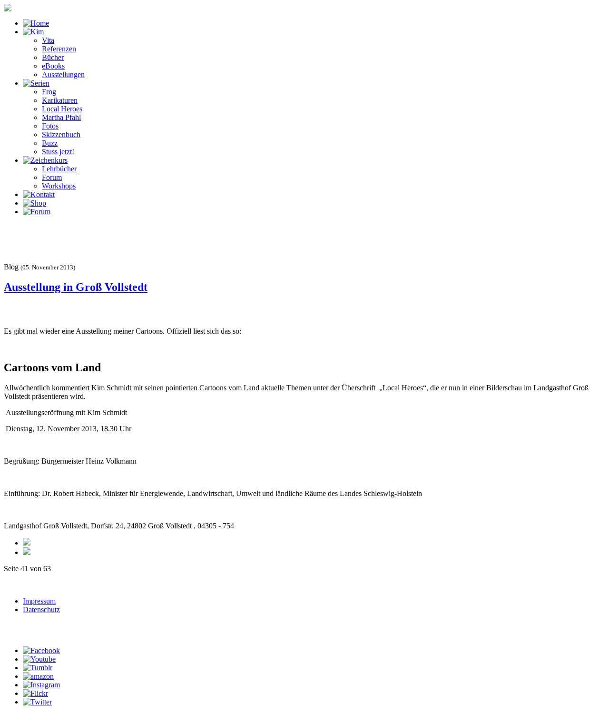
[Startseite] (36, 23)
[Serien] (36, 83)
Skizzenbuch (61, 134)
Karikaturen (60, 100)
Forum (52, 177)
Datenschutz (41, 609)
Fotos (50, 126)
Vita (48, 40)
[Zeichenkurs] (45, 160)
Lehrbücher (59, 169)
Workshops (59, 186)
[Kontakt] (39, 194)
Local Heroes (62, 109)
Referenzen (59, 49)
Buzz (50, 143)
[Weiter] (26, 552)
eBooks (53, 66)
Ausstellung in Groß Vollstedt (75, 287)
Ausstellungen (63, 74)
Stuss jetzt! (58, 152)
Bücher (53, 57)
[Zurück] (26, 543)
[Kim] (33, 32)
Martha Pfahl (61, 117)
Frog (49, 92)
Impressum (39, 601)
